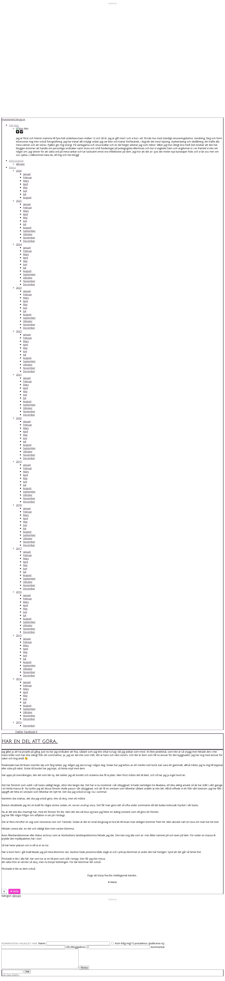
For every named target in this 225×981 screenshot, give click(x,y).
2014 (19, 679)
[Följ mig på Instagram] (21, 132)
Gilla (15, 891)
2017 (19, 548)
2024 (19, 244)
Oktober (27, 234)
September (29, 231)
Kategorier (16, 161)
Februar (27, 177)
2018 (19, 505)
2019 (19, 461)
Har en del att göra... (30, 741)
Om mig (14, 125)
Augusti (27, 197)
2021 (19, 374)
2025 (19, 200)
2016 (19, 592)
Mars (26, 180)
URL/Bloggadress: (76, 947)
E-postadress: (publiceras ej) (148, 943)
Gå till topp (11, 974)
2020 (19, 418)
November (29, 237)
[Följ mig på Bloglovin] (17, 132)
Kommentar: (158, 947)
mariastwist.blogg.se (13, 119)
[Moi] (19, 128)
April (25, 184)
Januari (27, 174)
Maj (25, 187)
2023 (19, 287)
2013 (19, 722)
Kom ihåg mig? (123, 943)
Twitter (19, 731)
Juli (24, 194)
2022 (19, 331)
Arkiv (12, 167)
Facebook (29, 731)
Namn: (42, 943)
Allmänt (20, 164)
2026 (19, 170)
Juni (25, 190)
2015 (19, 635)
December (29, 241)
